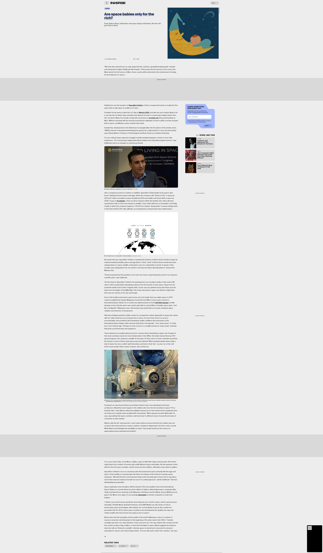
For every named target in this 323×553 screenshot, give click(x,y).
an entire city (153, 118)
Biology (133, 546)
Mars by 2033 (144, 112)
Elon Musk (122, 546)
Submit (207, 125)
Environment (109, 546)
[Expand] (309, 527)
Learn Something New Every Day (195, 107)
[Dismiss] (320, 527)
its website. (121, 201)
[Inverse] (118, 3)
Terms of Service (193, 122)
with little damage (161, 303)
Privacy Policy (202, 122)
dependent (142, 495)
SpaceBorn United (135, 105)
